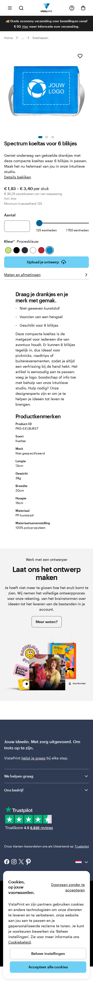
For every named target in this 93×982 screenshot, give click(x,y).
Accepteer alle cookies (48, 967)
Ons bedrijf (14, 790)
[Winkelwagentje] (83, 8)
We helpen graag (18, 776)
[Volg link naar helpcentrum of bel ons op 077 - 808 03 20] (72, 8)
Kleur (21, 241)
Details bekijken (17, 177)
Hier (25, 26)
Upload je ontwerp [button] (43, 262)
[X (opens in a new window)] (21, 862)
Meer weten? (47, 621)
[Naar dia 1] (40, 137)
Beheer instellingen (48, 953)
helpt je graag (33, 758)
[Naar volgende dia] (86, 89)
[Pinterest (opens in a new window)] (28, 862)
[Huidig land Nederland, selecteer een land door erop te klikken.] (82, 862)
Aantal (10, 215)
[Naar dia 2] (46, 137)
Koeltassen (40, 38)
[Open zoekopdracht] (21, 8)
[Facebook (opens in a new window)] (6, 862)
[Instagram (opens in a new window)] (14, 862)
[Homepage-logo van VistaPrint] (47, 8)
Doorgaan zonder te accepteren (68, 887)
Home (8, 38)
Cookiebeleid (19, 942)
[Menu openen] (10, 8)
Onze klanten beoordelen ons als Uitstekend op (46, 846)
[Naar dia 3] (53, 137)
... (22, 38)
